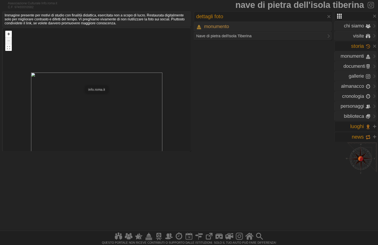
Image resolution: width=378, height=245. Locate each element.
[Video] (229, 240)
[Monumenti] (149, 240)
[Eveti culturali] (189, 240)
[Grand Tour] (139, 240)
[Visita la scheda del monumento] (371, 5)
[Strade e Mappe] (199, 240)
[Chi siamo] (129, 240)
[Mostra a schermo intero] (8, 47)
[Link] (209, 240)
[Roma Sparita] (159, 240)
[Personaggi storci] (169, 240)
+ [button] (8, 34)
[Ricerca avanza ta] (259, 240)
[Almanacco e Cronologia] (179, 240)
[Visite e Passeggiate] (119, 240)
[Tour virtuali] (219, 240)
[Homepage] (249, 240)
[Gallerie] (239, 240)
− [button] (8, 40)
